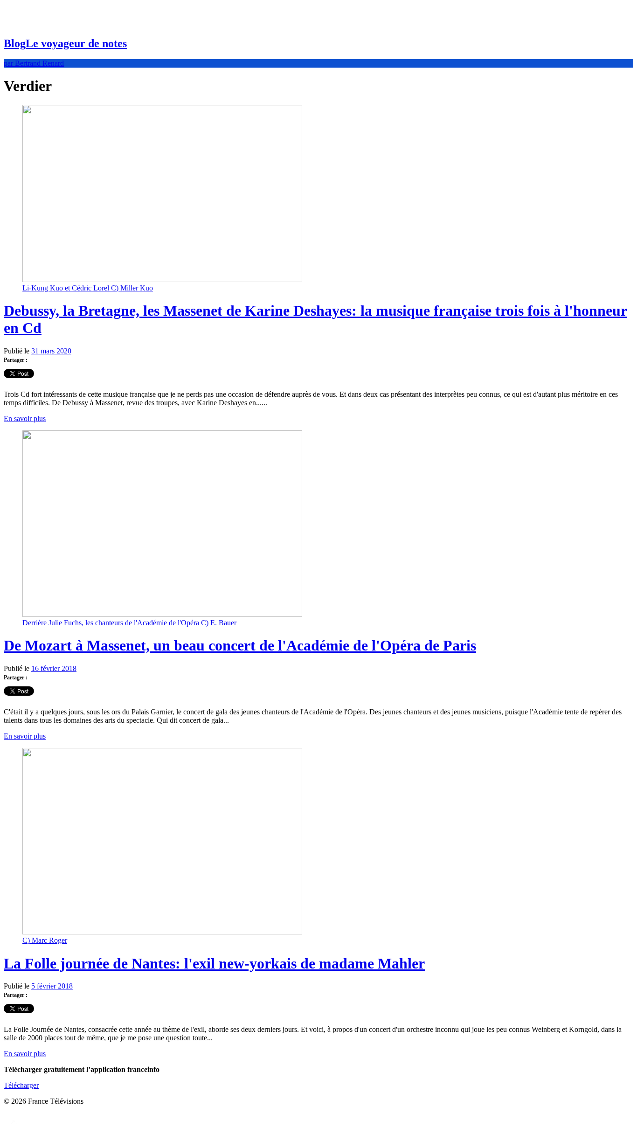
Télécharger (21, 1085)
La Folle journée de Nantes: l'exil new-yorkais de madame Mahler (214, 963)
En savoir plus (25, 418)
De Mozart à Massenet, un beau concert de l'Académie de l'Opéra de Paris (240, 645)
